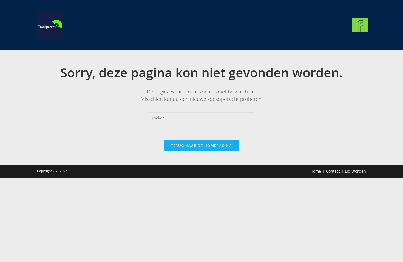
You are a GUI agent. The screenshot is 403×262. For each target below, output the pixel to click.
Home (315, 171)
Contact (333, 171)
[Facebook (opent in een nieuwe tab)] (360, 25)
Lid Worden (355, 171)
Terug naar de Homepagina (201, 145)
